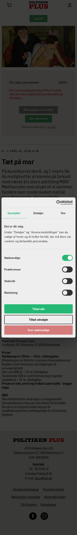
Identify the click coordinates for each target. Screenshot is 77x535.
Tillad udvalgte (38, 319)
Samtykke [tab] (13, 213)
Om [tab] (63, 213)
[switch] (67, 270)
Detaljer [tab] (38, 213)
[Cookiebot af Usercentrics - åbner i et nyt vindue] (56, 202)
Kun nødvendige (38, 330)
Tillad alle (38, 309)
